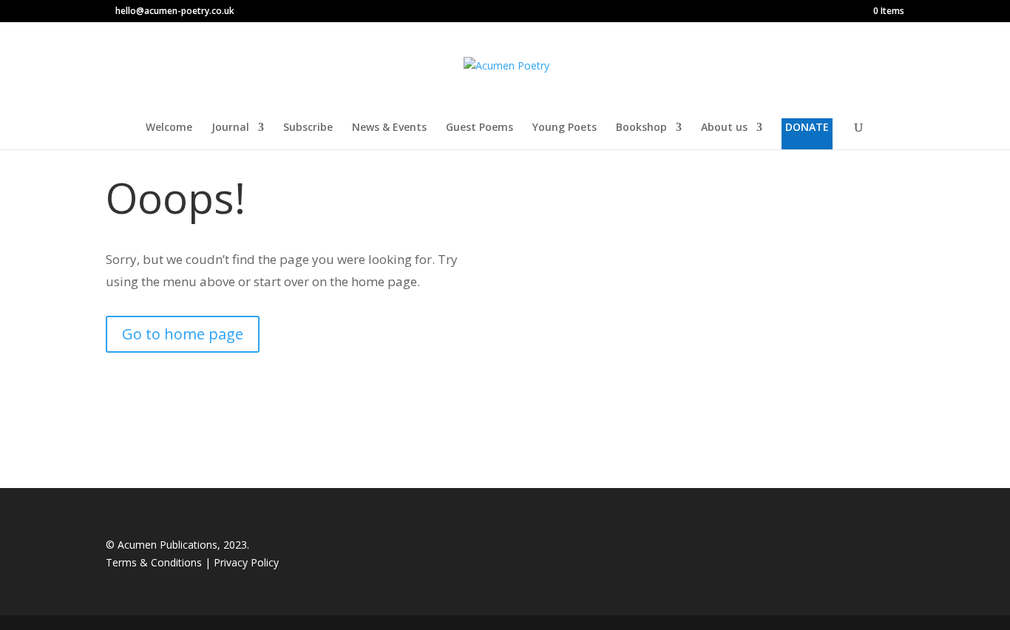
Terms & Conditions (155, 562)
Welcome (169, 128)
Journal (230, 128)
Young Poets (564, 128)
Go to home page (182, 334)
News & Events (389, 128)
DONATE (807, 127)
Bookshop (641, 128)
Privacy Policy (246, 562)
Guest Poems (479, 128)
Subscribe (308, 128)
